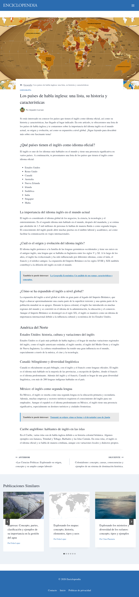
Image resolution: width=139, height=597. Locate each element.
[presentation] (23, 505)
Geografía (25, 90)
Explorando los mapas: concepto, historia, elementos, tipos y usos (66, 529)
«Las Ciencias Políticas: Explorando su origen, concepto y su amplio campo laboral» (39, 462)
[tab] (64, 553)
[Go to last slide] (7, 521)
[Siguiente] (131, 521)
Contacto (52, 590)
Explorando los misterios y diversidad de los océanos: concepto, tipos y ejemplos (114, 529)
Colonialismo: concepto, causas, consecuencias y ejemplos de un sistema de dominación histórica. (99, 462)
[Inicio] (21, 84)
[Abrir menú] (133, 5)
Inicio (63, 590)
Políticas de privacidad (80, 590)
